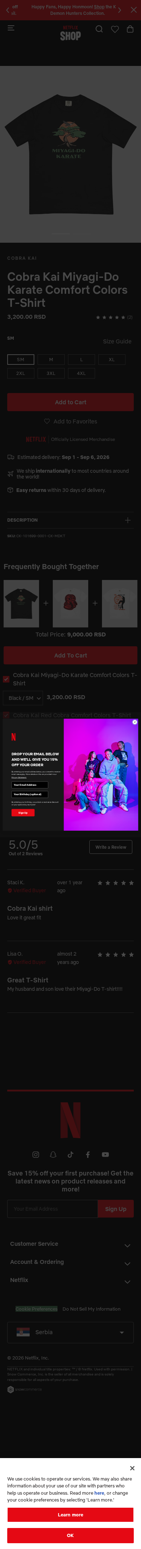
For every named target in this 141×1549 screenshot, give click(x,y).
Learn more (70, 1514)
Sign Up (22, 812)
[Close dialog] (134, 721)
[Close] (132, 1468)
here (99, 1493)
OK (70, 1535)
